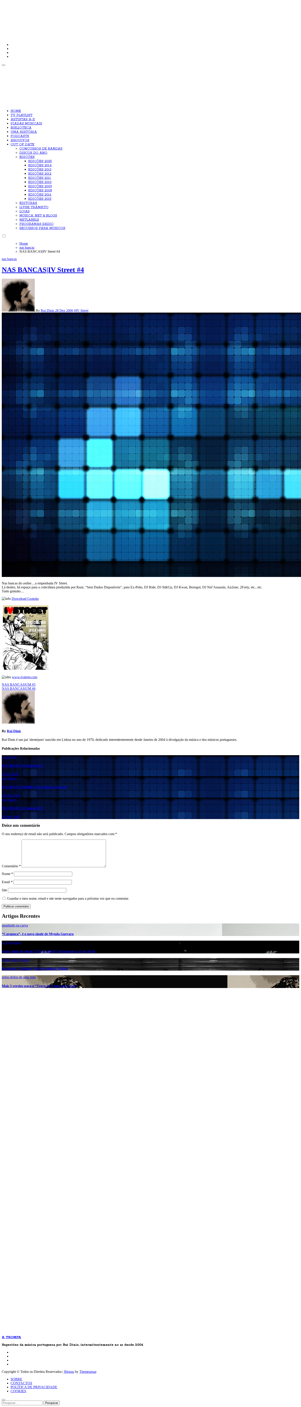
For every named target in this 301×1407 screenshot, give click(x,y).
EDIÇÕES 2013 (39, 170)
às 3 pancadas (11, 942)
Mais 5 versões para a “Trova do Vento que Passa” (39, 986)
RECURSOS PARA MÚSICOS (42, 228)
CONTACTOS (21, 1383)
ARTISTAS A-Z (23, 119)
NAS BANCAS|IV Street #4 (43, 270)
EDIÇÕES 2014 (40, 165)
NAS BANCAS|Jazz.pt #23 (22, 808)
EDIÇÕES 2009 (40, 186)
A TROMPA (64, 18)
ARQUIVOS (20, 140)
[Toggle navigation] (3, 65)
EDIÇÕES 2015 (39, 199)
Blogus (69, 1372)
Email (7, 882)
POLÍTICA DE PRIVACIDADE (34, 1387)
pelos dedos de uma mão (19, 977)
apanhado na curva (15, 925)
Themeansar (87, 1372)
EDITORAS (28, 203)
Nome (7, 874)
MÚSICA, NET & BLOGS (38, 216)
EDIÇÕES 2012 (39, 174)
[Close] (3, 1399)
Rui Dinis (48, 310)
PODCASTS (20, 136)
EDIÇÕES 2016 (39, 195)
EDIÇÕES (27, 157)
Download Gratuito (25, 599)
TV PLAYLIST (21, 115)
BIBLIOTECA (21, 128)
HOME (16, 111)
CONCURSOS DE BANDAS (40, 149)
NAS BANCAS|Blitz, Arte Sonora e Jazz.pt (34, 787)
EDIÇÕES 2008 (40, 191)
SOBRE (16, 1379)
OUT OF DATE (22, 144)
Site (4, 890)
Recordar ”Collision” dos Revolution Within (35, 968)
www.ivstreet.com (24, 677)
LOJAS (24, 211)
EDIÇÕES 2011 (39, 178)
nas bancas (9, 259)
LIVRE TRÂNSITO (33, 207)
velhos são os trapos (16, 960)
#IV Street (81, 310)
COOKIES (18, 1391)
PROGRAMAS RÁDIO (36, 224)
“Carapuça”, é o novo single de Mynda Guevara (38, 934)
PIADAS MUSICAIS (26, 124)
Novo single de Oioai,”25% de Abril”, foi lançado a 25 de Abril (48, 951)
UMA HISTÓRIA (24, 132)
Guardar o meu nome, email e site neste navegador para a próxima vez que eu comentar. (68, 898)
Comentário (11, 866)
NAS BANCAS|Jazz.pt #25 (22, 765)
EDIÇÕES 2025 (40, 161)
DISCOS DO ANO (33, 153)
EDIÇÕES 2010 (40, 182)
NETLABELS (29, 220)
